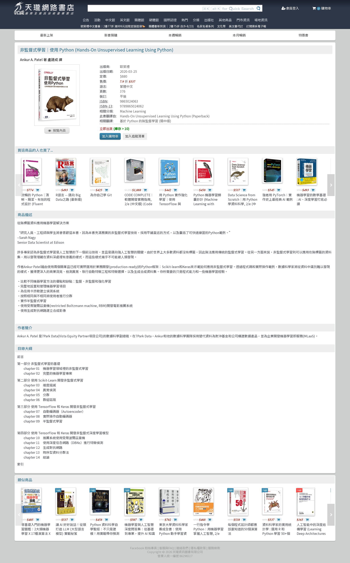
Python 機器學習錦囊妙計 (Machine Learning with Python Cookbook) (207, 201)
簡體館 (139, 19)
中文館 (110, 19)
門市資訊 (243, 19)
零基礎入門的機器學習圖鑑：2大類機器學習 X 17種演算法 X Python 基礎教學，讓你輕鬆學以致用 (35, 533)
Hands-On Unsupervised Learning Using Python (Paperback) (165, 116)
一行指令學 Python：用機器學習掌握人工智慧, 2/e (208, 529)
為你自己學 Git (101, 194)
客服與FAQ (166, 548)
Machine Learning (133, 111)
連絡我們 (182, 548)
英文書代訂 (236, 26)
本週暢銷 (175, 35)
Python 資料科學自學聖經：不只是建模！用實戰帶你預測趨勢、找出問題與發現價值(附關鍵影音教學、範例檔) (105, 536)
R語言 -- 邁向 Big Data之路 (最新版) (69, 197)
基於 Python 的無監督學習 (139, 120)
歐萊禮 (125, 66)
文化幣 (221, 26)
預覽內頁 (59, 130)
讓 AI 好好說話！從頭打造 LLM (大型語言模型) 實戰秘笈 (71, 529)
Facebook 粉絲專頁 (143, 548)
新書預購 (110, 35)
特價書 (303, 35)
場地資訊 (260, 19)
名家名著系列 (205, 26)
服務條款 (214, 548)
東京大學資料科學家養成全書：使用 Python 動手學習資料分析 (173, 531)
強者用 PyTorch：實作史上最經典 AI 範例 (277, 197)
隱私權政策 (198, 548)
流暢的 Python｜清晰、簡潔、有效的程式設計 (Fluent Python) (35, 201)
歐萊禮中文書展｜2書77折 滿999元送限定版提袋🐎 (113, 26)
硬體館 (154, 19)
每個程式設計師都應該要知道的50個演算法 (242, 529)
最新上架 (46, 35)
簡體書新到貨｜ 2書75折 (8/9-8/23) (171, 26)
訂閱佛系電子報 (256, 26)
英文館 (125, 19)
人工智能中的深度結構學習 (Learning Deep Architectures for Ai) (311, 531)
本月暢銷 (239, 35)
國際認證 (170, 19)
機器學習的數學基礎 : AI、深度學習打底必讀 (312, 199)
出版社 (209, 19)
